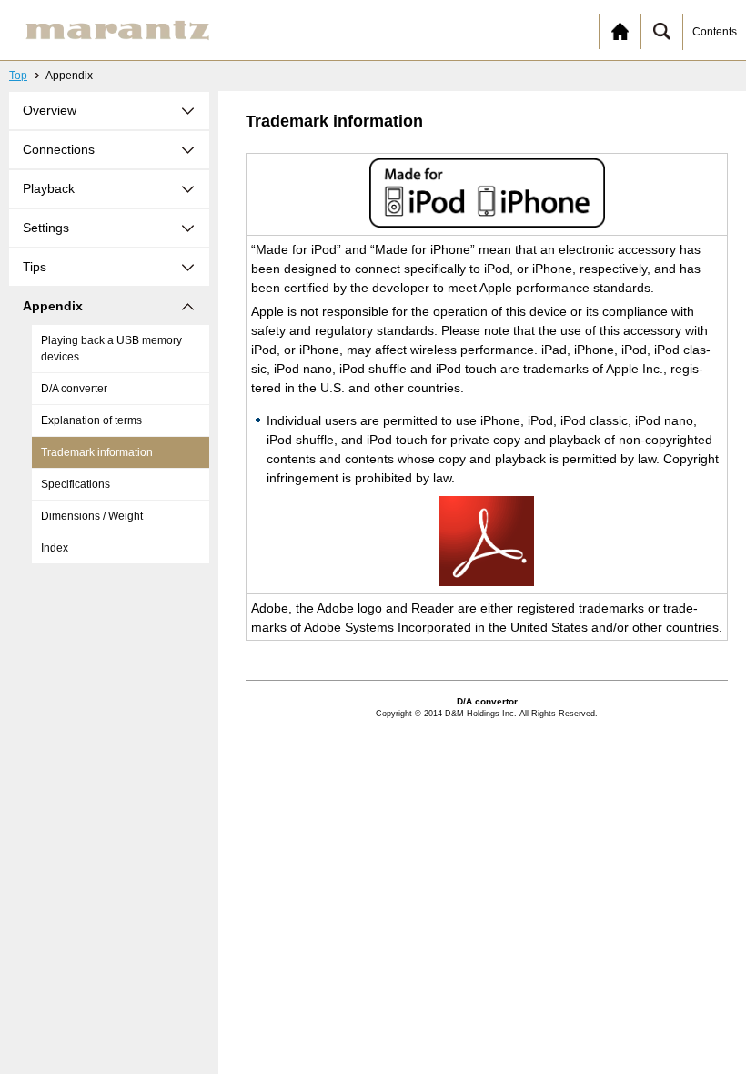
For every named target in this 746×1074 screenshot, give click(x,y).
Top (18, 75)
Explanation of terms (91, 420)
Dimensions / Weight (92, 516)
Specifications (75, 484)
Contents (714, 31)
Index (54, 548)
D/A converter (74, 388)
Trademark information (97, 452)
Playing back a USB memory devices (111, 348)
